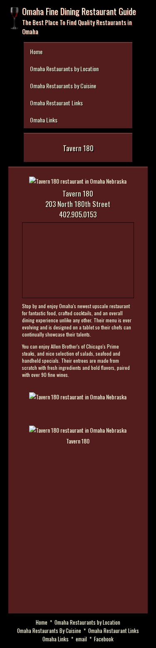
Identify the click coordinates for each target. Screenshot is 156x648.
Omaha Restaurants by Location (64, 68)
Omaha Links (43, 119)
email (81, 639)
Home (36, 51)
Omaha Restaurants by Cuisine (63, 85)
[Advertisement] (78, 532)
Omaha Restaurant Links (56, 102)
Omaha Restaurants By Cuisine (49, 630)
